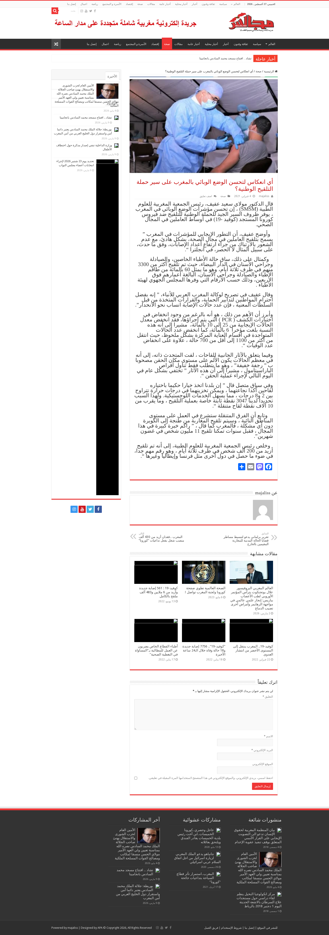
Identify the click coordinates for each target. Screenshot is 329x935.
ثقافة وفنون (208, 4)
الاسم (268, 736)
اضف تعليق (206, 196)
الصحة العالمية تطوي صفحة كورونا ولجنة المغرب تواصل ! (205, 590)
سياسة (223, 4)
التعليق (268, 696)
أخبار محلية (181, 4)
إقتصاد (129, 4)
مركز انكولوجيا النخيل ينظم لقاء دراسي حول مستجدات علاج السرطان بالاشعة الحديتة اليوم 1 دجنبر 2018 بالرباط (259, 900)
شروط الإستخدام (231, 927)
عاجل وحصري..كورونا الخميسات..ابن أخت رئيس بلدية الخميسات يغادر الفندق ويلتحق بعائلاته (199, 836)
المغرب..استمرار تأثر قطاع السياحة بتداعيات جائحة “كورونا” (199, 878)
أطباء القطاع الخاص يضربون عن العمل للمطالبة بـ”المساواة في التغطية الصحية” (156, 650)
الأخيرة (112, 76)
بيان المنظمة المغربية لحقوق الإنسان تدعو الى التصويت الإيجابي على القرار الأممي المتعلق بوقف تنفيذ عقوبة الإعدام (258, 836)
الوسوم (112, 103)
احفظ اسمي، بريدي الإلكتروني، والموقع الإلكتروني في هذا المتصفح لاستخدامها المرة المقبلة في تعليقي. (210, 778)
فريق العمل (211, 927)
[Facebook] (95, 11)
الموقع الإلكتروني (262, 764)
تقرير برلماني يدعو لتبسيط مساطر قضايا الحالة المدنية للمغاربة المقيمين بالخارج (246, 539)
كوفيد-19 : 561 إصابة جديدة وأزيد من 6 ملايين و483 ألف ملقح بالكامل (158, 592)
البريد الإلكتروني (262, 750)
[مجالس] (235, 21)
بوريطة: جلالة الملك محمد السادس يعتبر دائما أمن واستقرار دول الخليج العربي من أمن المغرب (195, 58)
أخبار (194, 4)
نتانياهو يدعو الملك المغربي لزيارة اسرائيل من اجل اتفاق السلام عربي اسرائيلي (197, 858)
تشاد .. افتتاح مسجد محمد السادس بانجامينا (225, 58)
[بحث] (54, 10)
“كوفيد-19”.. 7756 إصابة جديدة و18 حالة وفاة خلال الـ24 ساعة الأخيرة (203, 650)
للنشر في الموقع (267, 927)
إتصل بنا (71, 4)
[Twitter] (91, 11)
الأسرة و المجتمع (112, 4)
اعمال (83, 4)
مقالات (151, 4)
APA (100, 927)
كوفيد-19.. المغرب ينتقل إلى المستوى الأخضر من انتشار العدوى (253, 650)
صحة (140, 4)
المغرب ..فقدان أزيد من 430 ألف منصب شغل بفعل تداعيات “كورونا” (161, 537)
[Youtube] (86, 11)
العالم (237, 4)
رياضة (95, 4)
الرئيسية (269, 71)
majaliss (264, 196)
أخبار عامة (165, 4)
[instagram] (81, 11)
